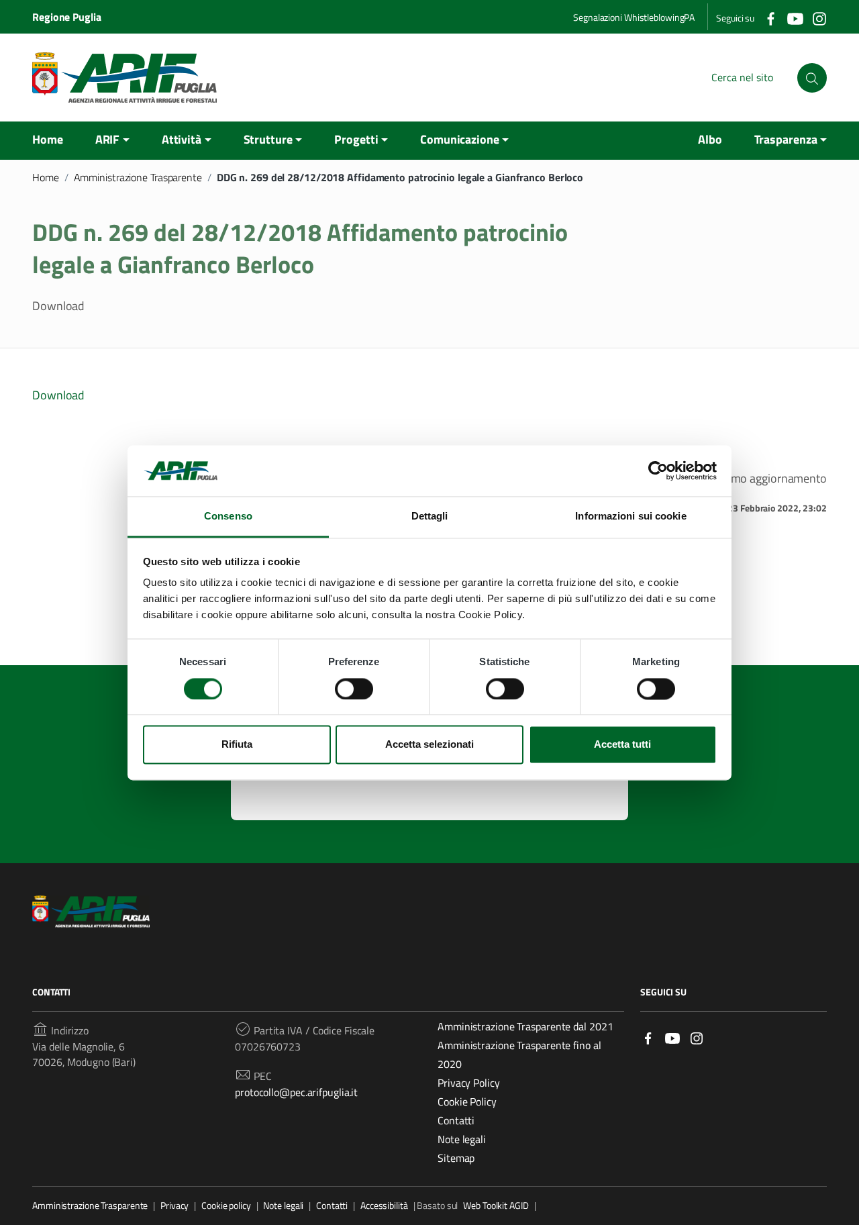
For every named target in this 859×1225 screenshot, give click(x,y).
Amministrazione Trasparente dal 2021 (525, 1026)
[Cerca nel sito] (812, 78)
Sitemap (456, 1158)
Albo (710, 139)
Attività (181, 139)
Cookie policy (226, 1205)
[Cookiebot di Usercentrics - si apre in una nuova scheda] (658, 470)
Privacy (174, 1205)
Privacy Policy (469, 1083)
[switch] (354, 688)
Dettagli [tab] (429, 516)
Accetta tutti (622, 744)
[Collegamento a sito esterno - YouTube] (795, 17)
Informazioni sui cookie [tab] (630, 516)
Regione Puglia (66, 17)
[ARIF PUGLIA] (124, 77)
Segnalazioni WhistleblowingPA (634, 17)
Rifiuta (236, 744)
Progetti (356, 139)
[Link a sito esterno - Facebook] (648, 1037)
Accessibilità (384, 1205)
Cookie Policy (467, 1101)
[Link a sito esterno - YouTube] (672, 1037)
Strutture (268, 139)
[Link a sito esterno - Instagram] (697, 1037)
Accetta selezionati (429, 744)
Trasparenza (785, 139)
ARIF (107, 139)
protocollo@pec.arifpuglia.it (296, 1092)
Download (58, 395)
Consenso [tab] (228, 516)
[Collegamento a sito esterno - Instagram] (819, 17)
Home (47, 139)
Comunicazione (459, 139)
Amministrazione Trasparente (138, 177)
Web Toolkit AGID (495, 1205)
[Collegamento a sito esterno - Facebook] (770, 17)
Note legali (462, 1139)
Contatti (456, 1120)
